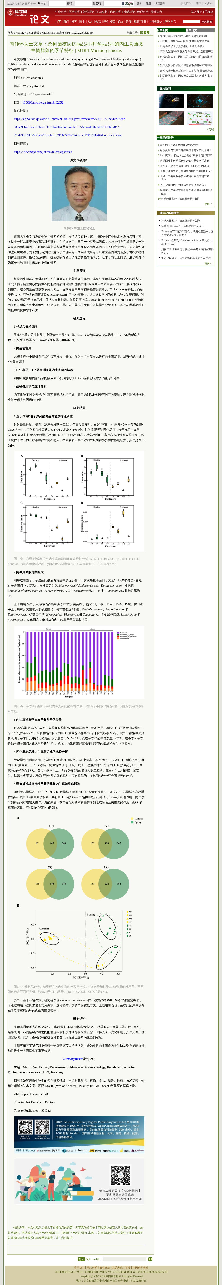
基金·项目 (109, 21)
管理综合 (156, 11)
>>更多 (210, 129)
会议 (98, 21)
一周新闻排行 (165, 137)
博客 (74, 21)
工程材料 (102, 11)
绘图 (129, 21)
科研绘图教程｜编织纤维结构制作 (180, 198)
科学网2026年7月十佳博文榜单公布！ (182, 226)
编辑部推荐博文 (169, 213)
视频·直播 (140, 21)
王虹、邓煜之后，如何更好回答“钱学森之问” (186, 171)
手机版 (209, 11)
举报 (127, 1267)
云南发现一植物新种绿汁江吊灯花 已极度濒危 (186, 70)
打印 (81, 1259)
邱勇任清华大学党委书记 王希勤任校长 (182, 46)
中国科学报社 (140, 1267)
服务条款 (105, 1267)
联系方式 (117, 1267)
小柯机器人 (156, 21)
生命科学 (61, 11)
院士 (82, 21)
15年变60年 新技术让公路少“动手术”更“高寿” (186, 155)
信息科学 (115, 11)
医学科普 (170, 21)
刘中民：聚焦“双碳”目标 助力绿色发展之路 (185, 41)
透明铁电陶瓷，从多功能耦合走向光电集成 (186, 258)
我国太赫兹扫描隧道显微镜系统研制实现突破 (186, 65)
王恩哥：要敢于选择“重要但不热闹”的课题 (184, 165)
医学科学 (74, 11)
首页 (58, 21)
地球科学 (129, 11)
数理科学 (143, 11)
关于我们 (79, 1267)
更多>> (208, 204)
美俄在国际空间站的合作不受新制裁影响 (183, 35)
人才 (90, 21)
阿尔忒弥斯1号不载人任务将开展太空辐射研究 (186, 51)
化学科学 (88, 11)
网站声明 (92, 1267)
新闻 (66, 21)
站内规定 (196, 11)
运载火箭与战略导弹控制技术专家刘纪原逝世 (186, 150)
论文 (121, 21)
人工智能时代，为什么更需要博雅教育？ (183, 184)
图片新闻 (165, 88)
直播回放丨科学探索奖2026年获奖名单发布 (184, 160)
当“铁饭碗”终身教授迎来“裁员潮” (179, 145)
